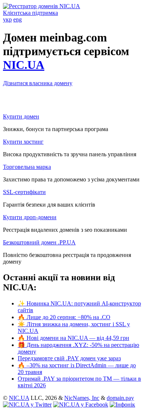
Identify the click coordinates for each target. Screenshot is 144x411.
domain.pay (120, 398)
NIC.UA (23, 64)
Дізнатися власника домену (37, 83)
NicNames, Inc (81, 398)
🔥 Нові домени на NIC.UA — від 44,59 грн (73, 338)
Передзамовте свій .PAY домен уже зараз (69, 358)
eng (17, 19)
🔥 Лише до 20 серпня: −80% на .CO (64, 317)
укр (7, 19)
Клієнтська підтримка (30, 13)
